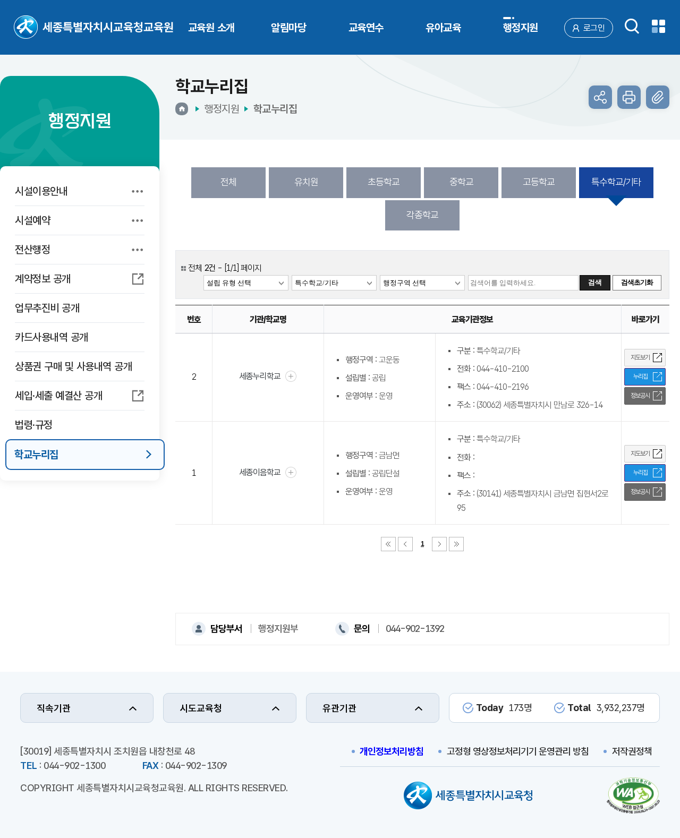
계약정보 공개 (43, 278)
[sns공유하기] (600, 97)
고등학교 (539, 181)
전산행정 (32, 249)
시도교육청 (201, 708)
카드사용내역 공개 (51, 337)
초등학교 (384, 181)
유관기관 (339, 708)
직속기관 (54, 708)
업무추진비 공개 (47, 308)
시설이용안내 (41, 191)
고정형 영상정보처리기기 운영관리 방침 (518, 751)
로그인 (594, 28)
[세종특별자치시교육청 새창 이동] (468, 797)
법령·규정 (34, 424)
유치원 (306, 181)
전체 (228, 181)
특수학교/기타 (616, 181)
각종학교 (422, 214)
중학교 (461, 181)
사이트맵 (658, 26)
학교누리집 (36, 454)
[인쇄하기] (629, 97)
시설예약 (32, 220)
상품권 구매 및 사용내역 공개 (73, 366)
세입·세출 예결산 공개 (58, 395)
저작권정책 (632, 751)
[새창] (633, 797)
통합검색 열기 (632, 26)
